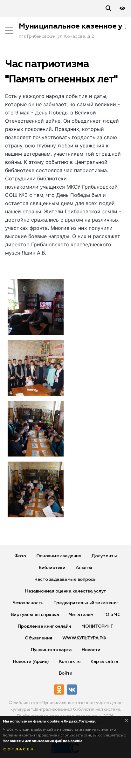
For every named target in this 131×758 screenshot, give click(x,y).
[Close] (126, 720)
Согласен (18, 749)
